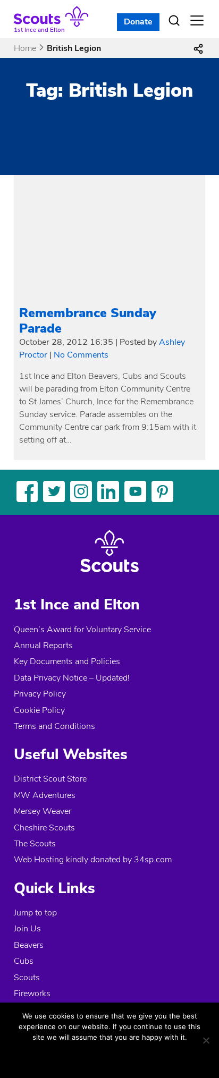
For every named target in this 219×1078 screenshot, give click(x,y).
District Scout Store (50, 779)
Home (25, 48)
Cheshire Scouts (44, 828)
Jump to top (35, 913)
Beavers (29, 945)
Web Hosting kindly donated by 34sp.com (93, 859)
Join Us (27, 929)
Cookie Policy (39, 710)
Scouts (27, 977)
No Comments (81, 355)
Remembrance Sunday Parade (87, 320)
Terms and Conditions (54, 726)
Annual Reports (43, 645)
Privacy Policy (40, 694)
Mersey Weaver (42, 811)
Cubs (23, 961)
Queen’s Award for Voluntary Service (82, 629)
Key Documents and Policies (67, 661)
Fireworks (32, 993)
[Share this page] (198, 48)
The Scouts (35, 844)
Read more (125, 1056)
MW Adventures (44, 795)
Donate (138, 22)
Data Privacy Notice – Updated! (72, 678)
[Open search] (173, 20)
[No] (205, 1040)
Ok (74, 1056)
